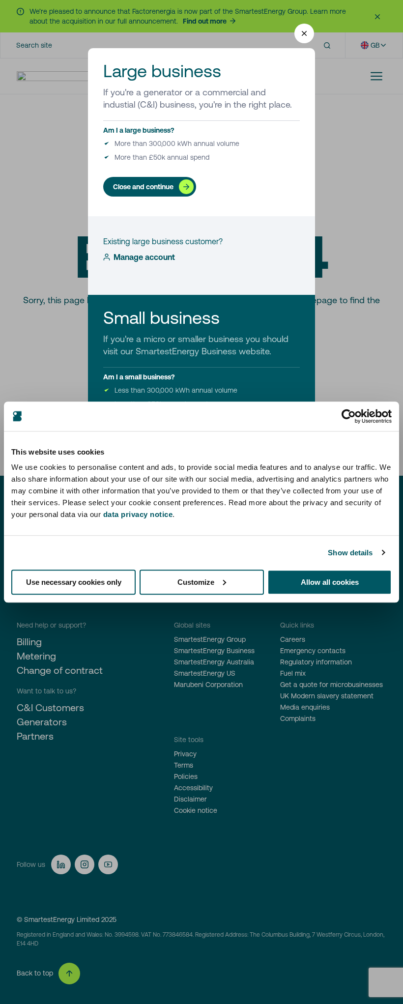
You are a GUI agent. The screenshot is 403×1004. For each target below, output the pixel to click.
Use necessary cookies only (73, 582)
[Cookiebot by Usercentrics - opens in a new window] (349, 416)
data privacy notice (138, 514)
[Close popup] (304, 33)
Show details (350, 552)
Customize (195, 582)
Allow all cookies (330, 582)
